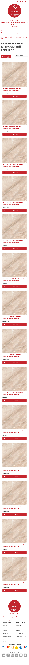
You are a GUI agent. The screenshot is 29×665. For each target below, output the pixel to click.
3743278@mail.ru (14, 20)
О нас (4, 641)
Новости (5, 628)
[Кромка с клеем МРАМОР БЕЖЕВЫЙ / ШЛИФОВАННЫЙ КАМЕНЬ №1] (14, 416)
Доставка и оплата (21, 636)
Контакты (5, 633)
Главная (5, 625)
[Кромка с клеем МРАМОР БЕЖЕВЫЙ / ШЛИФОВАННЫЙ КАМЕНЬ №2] (14, 264)
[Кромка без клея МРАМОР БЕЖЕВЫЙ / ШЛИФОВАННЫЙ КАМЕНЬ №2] (14, 226)
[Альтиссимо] (14, 11)
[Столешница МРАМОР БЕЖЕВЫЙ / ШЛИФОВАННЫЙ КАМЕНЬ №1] (14, 112)
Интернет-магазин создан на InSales (14, 660)
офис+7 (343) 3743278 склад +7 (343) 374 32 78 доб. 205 (14, 23)
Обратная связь (20, 633)
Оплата (5, 630)
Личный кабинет (7, 636)
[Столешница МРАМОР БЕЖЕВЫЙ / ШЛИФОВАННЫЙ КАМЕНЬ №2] (14, 74)
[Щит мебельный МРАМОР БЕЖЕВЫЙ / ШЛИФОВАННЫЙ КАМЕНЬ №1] (14, 150)
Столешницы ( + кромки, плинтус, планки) (12, 32)
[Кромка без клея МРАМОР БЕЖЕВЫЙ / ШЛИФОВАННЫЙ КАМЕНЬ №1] (14, 378)
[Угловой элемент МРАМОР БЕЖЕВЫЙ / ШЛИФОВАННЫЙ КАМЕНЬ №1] (14, 531)
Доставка (5, 639)
